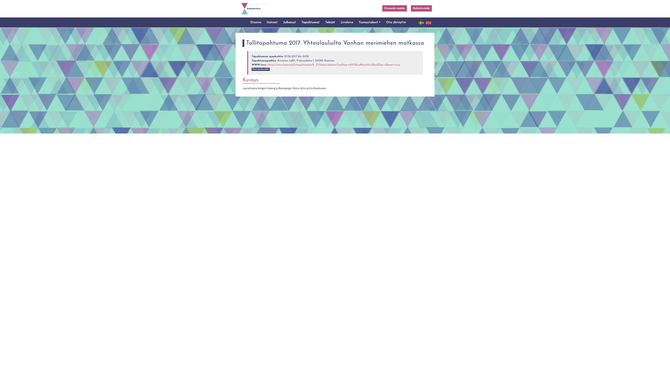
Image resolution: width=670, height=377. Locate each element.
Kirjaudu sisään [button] (394, 8)
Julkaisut (289, 22)
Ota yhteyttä (396, 22)
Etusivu (255, 22)
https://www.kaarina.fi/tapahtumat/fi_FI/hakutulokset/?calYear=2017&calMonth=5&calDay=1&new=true (333, 65)
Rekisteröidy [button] (421, 8)
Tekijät (330, 22)
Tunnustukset (368, 22)
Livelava (347, 22)
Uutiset (272, 22)
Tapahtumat (311, 22)
